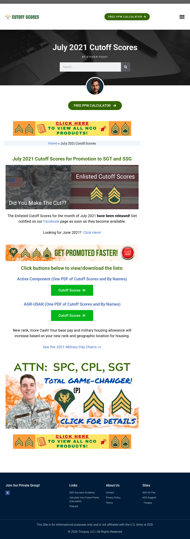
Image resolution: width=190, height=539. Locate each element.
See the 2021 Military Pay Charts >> (72, 347)
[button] (182, 17)
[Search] (125, 67)
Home (52, 143)
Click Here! (92, 232)
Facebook (51, 221)
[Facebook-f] (8, 493)
